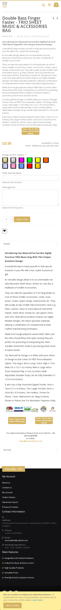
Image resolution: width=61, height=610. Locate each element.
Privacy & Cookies (10, 507)
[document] (30, 600)
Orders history (8, 497)
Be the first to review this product (33, 36)
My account (7, 492)
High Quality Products (14, 567)
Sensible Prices (11, 572)
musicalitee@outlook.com (16, 540)
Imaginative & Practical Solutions (19, 558)
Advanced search (10, 502)
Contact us (7, 487)
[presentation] (30, 243)
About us (6, 482)
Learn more (37, 600)
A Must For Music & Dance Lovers (19, 563)
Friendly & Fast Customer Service (19, 577)
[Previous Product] (53, 18)
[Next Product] (57, 18)
